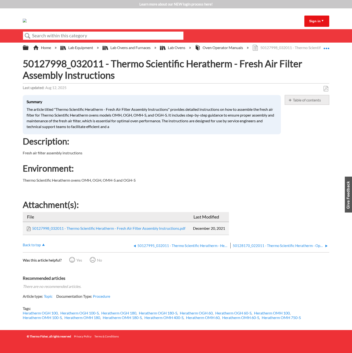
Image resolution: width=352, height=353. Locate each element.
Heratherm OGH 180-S (158, 313)
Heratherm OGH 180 (118, 313)
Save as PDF (325, 89)
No (99, 260)
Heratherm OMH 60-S (240, 317)
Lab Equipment (81, 47)
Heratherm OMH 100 (272, 313)
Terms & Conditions (106, 336)
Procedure (101, 296)
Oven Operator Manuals (223, 47)
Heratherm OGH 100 (40, 313)
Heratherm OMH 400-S (163, 317)
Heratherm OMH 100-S (42, 317)
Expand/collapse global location (326, 46)
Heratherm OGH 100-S (79, 313)
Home (46, 47)
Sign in (315, 21)
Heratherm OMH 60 (203, 317)
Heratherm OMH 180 (82, 317)
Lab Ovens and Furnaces (130, 47)
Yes (79, 260)
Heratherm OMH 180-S (122, 317)
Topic (48, 296)
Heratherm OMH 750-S (281, 317)
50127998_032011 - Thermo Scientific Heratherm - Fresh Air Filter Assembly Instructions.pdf (108, 228)
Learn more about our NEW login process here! (176, 4)
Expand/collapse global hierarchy (28, 47)
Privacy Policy (82, 336)
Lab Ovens (176, 47)
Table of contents (307, 100)
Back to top (32, 245)
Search (27, 36)
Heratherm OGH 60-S (233, 313)
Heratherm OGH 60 (196, 313)
